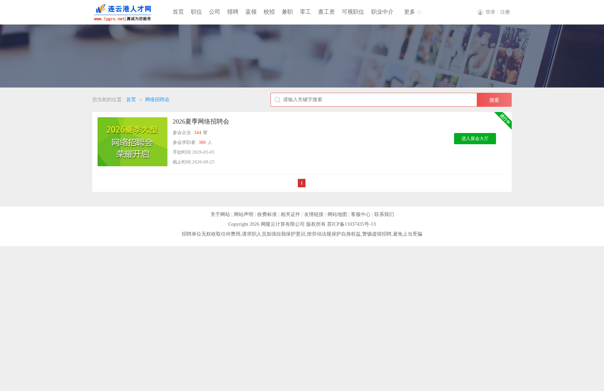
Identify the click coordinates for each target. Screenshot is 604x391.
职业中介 (382, 12)
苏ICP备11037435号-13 (351, 224)
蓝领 (251, 12)
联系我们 (384, 214)
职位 (196, 12)
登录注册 (498, 12)
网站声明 (243, 214)
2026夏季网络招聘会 (201, 121)
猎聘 (232, 12)
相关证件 (290, 214)
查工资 (326, 12)
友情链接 (314, 214)
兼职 (287, 12)
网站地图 (337, 214)
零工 (305, 12)
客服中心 (361, 214)
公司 (214, 12)
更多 (409, 12)
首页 (178, 12)
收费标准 (267, 214)
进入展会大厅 (475, 138)
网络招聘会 (157, 99)
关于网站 (220, 214)
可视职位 (353, 12)
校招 (269, 12)
